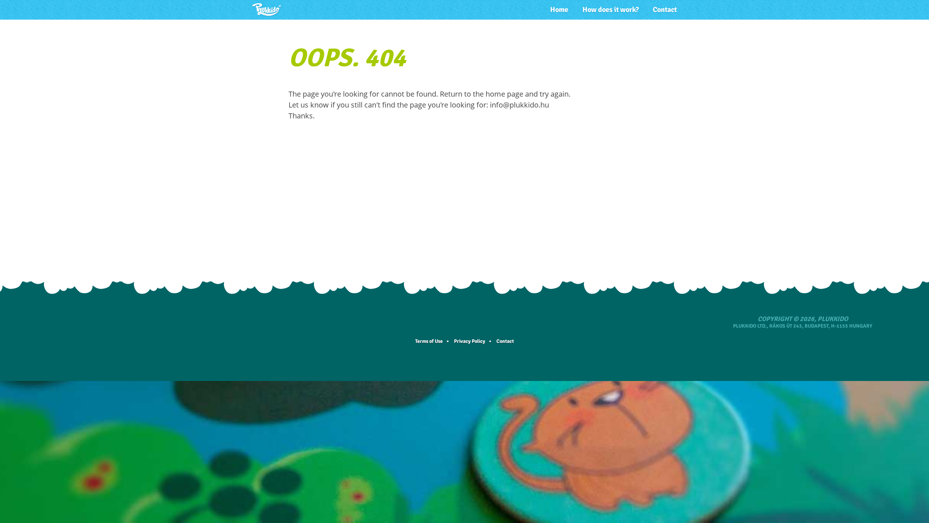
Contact (665, 9)
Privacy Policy (469, 341)
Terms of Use (429, 341)
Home (559, 9)
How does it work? (610, 9)
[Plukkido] (266, 9)
